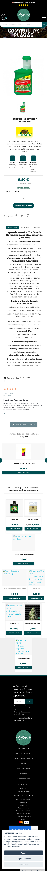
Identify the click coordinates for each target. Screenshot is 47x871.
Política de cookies (23, 813)
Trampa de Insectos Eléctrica (24, 463)
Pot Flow (15, 519)
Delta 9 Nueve (33, 519)
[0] (3, 19)
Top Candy (36, 589)
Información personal (23, 753)
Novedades (23, 788)
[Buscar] (44, 24)
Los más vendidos (24, 791)
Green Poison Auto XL (33, 623)
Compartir (16, 215)
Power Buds (14, 623)
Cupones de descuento (23, 779)
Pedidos (23, 763)
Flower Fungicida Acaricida (24, 554)
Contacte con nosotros (23, 816)
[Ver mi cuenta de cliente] (3, 15)
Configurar (23, 864)
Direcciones (23, 773)
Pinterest (28, 215)
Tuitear (22, 215)
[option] (23, 460)
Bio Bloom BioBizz (24, 658)
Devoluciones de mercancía (23, 758)
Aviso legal (23, 802)
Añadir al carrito (23, 205)
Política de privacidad (23, 811)
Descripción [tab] (12, 227)
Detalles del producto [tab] (30, 227)
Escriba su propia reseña (25, 424)
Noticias (23, 819)
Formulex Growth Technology (15, 589)
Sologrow (23, 805)
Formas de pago (23, 808)
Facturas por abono (23, 768)
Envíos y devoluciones (23, 799)
